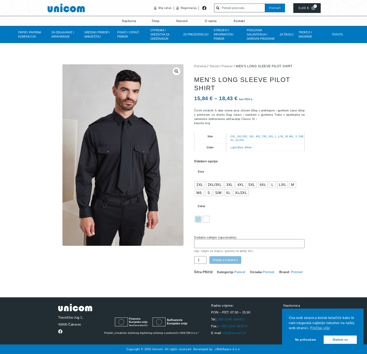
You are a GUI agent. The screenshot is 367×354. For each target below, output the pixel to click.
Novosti (182, 21)
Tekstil (337, 34)
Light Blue (236, 147)
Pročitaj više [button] (320, 328)
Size (201, 171)
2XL (233, 136)
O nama (211, 21)
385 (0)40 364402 (231, 319)
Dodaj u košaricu (225, 260)
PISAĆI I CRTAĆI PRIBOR (128, 34)
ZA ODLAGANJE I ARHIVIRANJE (62, 34)
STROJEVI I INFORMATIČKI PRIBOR (223, 34)
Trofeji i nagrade (305, 34)
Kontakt (239, 21)
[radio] (200, 184)
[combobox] (239, 8)
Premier (269, 272)
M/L (291, 136)
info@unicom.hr (234, 333)
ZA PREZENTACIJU (195, 34)
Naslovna (129, 21)
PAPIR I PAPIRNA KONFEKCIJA (29, 34)
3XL (251, 136)
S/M (300, 136)
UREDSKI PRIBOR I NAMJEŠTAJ (97, 34)
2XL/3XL (242, 136)
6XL (271, 136)
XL (232, 140)
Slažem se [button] (340, 339)
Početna (200, 66)
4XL (258, 136)
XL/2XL (239, 140)
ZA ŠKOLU (286, 34)
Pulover (227, 66)
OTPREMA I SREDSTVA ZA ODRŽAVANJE (159, 34)
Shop (155, 21)
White (248, 147)
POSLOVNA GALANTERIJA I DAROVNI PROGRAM (260, 34)
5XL (264, 136)
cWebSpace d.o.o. (228, 349)
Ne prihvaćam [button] (305, 339)
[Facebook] (204, 8)
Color (202, 206)
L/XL (281, 136)
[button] (176, 71)
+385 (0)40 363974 (234, 326)
